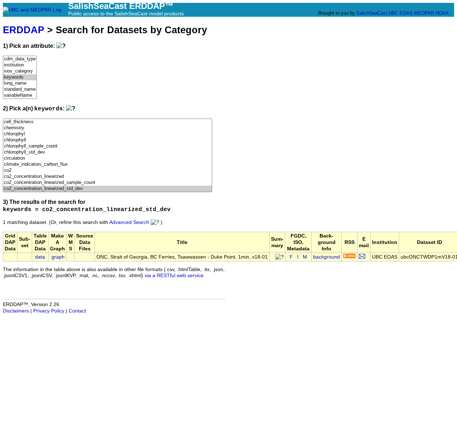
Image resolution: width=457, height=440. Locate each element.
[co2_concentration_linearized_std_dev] (107, 189)
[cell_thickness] (107, 122)
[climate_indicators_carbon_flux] (107, 164)
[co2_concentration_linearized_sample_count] (107, 183)
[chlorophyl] (107, 134)
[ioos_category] (19, 71)
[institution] (19, 65)
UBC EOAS (400, 13)
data (40, 257)
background (326, 257)
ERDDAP (23, 29)
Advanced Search (129, 222)
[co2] (107, 171)
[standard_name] (19, 89)
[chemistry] (107, 128)
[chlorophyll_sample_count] (107, 146)
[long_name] (19, 83)
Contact (77, 311)
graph (58, 257)
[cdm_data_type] (19, 59)
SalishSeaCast (371, 13)
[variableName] (19, 95)
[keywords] (19, 77)
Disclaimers (16, 311)
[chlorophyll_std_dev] (107, 152)
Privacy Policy (48, 311)
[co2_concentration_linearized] (107, 177)
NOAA (442, 13)
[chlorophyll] (107, 140)
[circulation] (107, 158)
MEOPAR (424, 13)
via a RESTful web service (174, 275)
